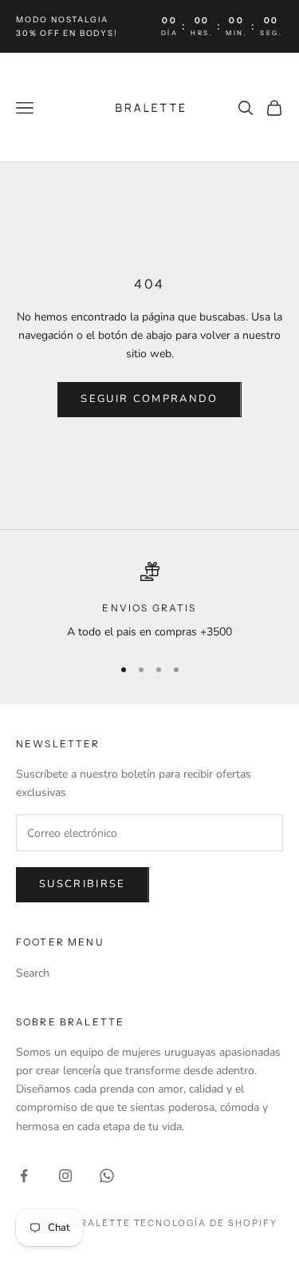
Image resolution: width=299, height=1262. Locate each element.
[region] (149, 601)
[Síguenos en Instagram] (65, 1176)
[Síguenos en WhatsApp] (107, 1176)
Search (32, 973)
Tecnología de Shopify (206, 1222)
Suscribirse (82, 884)
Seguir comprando (149, 399)
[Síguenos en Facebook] (24, 1176)
